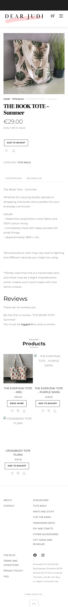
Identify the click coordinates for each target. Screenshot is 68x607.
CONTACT (9, 505)
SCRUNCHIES (41, 500)
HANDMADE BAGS (44, 522)
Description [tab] (13, 178)
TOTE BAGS (18, 99)
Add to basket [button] (47, 403)
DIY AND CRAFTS (43, 528)
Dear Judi (31, 594)
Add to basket (16, 143)
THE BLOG (9, 555)
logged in (27, 324)
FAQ (6, 576)
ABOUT (7, 500)
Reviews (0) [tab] (34, 178)
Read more (17, 403)
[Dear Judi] (24, 18)
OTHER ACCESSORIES (45, 534)
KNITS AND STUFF (43, 511)
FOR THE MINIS (42, 517)
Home (6, 99)
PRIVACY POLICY (13, 570)
